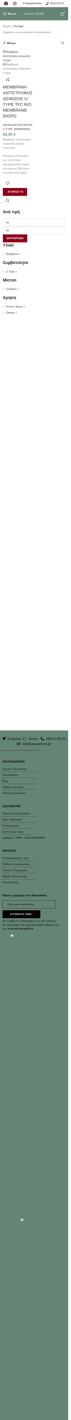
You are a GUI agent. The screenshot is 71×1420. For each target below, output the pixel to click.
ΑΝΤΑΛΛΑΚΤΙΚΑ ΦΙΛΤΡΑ (17, 124)
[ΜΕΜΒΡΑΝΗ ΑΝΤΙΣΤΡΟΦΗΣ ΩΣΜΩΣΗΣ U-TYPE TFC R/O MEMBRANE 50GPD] (18, 55)
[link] (7, 3)
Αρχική (7, 26)
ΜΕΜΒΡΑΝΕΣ (22, 129)
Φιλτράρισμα (15, 238)
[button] (15, 192)
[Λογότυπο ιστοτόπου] (34, 13)
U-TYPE (7, 129)
